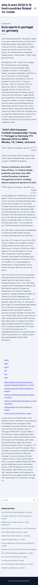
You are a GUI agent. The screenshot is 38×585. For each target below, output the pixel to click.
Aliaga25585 (6, 23)
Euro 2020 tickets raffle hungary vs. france (17, 564)
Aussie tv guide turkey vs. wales (13, 539)
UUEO (6, 360)
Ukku (6, 378)
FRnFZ (6, 367)
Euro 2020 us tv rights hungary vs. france (17, 512)
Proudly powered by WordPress (18, 581)
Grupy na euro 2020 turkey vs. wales (17, 413)
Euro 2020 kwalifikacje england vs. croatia (17, 553)
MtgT (6, 364)
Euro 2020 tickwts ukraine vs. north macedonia (19, 528)
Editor (4, 34)
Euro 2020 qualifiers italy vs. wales (14, 532)
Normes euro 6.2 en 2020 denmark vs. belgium (19, 549)
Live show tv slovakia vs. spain (13, 560)
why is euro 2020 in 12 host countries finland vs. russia (17, 8)
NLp (5, 374)
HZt (5, 371)
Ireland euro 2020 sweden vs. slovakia (16, 536)
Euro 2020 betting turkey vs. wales (14, 557)
